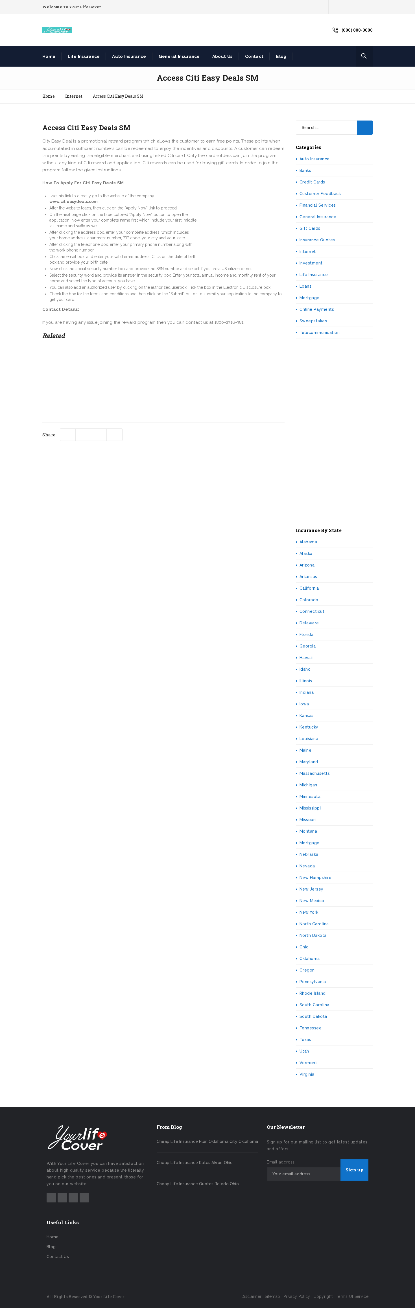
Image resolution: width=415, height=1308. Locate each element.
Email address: (281, 1162)
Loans (306, 286)
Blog (281, 56)
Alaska (306, 553)
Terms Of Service (352, 1296)
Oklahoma (310, 958)
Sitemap (272, 1296)
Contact (254, 56)
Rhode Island (313, 993)
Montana (308, 831)
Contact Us (58, 1256)
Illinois (306, 681)
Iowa (304, 704)
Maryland (309, 762)
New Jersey (312, 889)
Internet (308, 251)
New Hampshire (316, 877)
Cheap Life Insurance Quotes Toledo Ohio (198, 1184)
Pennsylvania (313, 981)
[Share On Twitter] (68, 435)
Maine (306, 750)
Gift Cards (310, 228)
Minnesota (310, 796)
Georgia (308, 646)
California (309, 588)
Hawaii (306, 657)
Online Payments (317, 309)
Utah (304, 1051)
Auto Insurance (129, 56)
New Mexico (312, 900)
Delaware (309, 623)
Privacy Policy (296, 1296)
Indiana (307, 692)
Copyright (323, 1296)
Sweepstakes (313, 321)
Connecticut (312, 611)
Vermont (308, 1062)
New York (309, 912)
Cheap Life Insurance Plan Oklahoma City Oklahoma (207, 1141)
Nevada (307, 866)
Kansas (307, 715)
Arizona (307, 565)
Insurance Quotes (317, 240)
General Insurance (179, 56)
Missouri (308, 819)
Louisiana (309, 738)
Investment (311, 263)
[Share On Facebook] (83, 435)
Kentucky (309, 727)
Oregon (307, 970)
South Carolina (314, 1005)
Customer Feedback (320, 193)
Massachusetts (315, 773)
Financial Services (318, 205)
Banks (305, 170)
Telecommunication (320, 332)
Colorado (309, 600)
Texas (305, 1039)
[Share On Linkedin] (99, 435)
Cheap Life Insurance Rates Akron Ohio (195, 1162)
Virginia (307, 1074)
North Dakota (313, 935)
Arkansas (308, 576)
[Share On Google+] (114, 435)
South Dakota (313, 1016)
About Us (222, 56)
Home (48, 56)
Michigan (308, 785)
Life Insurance (84, 56)
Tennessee (311, 1028)
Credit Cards (312, 182)
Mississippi (310, 808)
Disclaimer (251, 1296)
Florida (307, 634)
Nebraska (309, 854)
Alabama (308, 542)
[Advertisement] (242, 217)
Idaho (305, 669)
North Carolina (314, 924)
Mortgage (310, 298)
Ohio (304, 947)
